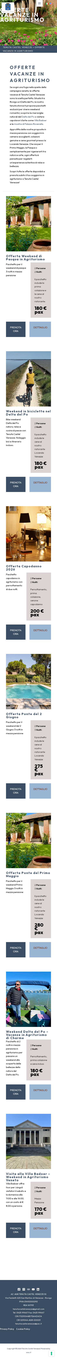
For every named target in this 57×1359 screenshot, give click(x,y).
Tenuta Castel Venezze (17, 47)
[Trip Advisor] (28, 1289)
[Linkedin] (38, 1289)
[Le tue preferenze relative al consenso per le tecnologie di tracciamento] (51, 1353)
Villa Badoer (40, 120)
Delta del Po (28, 116)
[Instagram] (23, 1289)
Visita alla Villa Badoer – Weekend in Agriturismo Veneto (28, 1177)
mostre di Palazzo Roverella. (29, 123)
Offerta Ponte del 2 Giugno (24, 715)
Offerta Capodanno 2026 (24, 567)
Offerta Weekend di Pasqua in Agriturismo (25, 257)
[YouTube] (33, 1289)
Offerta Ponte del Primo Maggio (28, 874)
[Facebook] (19, 1289)
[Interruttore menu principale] (39, 3)
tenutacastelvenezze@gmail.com (28, 1309)
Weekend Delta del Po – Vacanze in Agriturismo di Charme (27, 1035)
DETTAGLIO (40, 327)
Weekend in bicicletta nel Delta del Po (28, 412)
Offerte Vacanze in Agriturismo (22, 14)
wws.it (28, 1352)
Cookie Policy (23, 1328)
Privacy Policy (7, 1328)
